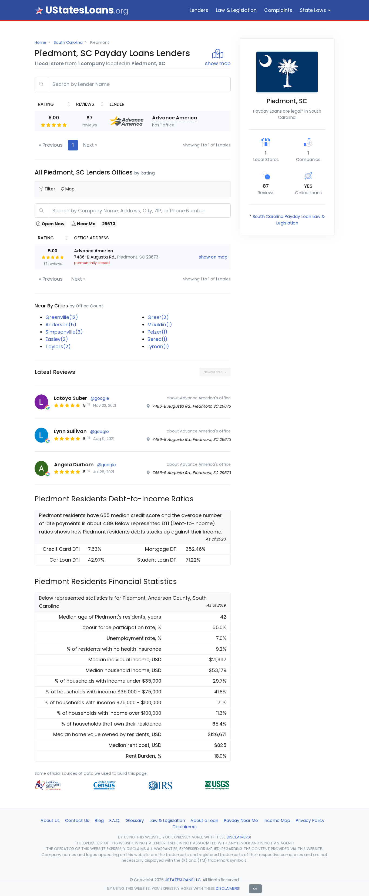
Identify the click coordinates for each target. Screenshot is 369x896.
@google (99, 398)
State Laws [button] (313, 10)
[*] (39, 10)
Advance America (174, 117)
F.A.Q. (114, 820)
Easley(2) (56, 339)
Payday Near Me (241, 820)
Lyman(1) (158, 346)
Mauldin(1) (159, 324)
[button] (215, 372)
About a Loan (204, 820)
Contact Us (77, 820)
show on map (213, 257)
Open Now (53, 224)
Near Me (86, 224)
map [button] (218, 63)
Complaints (278, 10)
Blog (99, 820)
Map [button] (70, 189)
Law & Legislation (236, 10)
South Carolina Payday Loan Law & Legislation (289, 219)
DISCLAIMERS (227, 888)
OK (255, 889)
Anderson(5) (60, 324)
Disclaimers (184, 827)
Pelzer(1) (157, 331)
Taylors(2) (58, 346)
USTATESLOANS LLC (183, 879)
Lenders (199, 10)
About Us (50, 820)
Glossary (135, 820)
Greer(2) (158, 317)
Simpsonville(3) (64, 331)
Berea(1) (157, 339)
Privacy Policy (310, 820)
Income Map (276, 820)
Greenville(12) (61, 317)
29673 (108, 224)
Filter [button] (50, 189)
